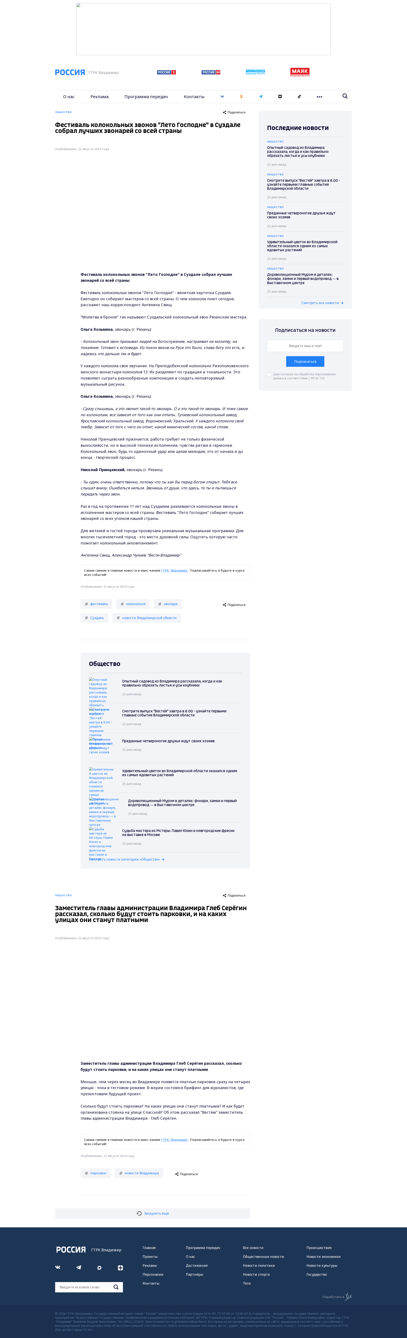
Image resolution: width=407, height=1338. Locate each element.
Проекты (150, 1256)
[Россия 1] (166, 73)
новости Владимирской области (149, 617)
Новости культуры (322, 1265)
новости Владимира (142, 1173)
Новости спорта (256, 1274)
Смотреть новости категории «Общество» (124, 859)
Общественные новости (263, 1256)
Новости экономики (324, 1256)
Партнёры (194, 1274)
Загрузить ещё (156, 1213)
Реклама (100, 96)
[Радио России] (255, 73)
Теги (247, 1283)
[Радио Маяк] (299, 75)
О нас (69, 96)
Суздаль (97, 617)
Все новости (253, 1247)
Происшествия (319, 1247)
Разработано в (333, 1297)
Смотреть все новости (320, 302)
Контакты (194, 96)
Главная (149, 1247)
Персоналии (153, 1274)
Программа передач (146, 96)
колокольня (135, 603)
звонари (171, 603)
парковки (98, 1173)
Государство (317, 1274)
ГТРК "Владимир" (174, 570)
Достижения (197, 1265)
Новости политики (259, 1265)
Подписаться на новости (305, 330)
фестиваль (99, 603)
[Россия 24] (210, 73)
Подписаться (305, 361)
